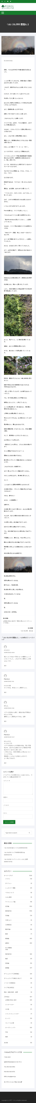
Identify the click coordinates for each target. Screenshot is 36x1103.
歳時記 (7, 943)
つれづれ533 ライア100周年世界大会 (14, 852)
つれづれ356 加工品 (27, 631)
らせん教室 (8, 897)
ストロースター (9, 1004)
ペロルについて (9, 892)
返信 (5, 665)
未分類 (6, 1042)
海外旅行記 (8, 954)
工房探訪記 (8, 924)
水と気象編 (8, 947)
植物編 (7, 938)
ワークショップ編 (10, 902)
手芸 (6, 1032)
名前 (5, 797)
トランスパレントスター (12, 1014)
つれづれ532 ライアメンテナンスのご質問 (16, 859)
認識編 (7, 968)
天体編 (7, 915)
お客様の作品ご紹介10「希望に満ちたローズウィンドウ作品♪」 (17, 622)
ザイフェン (8, 883)
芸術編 (7, 963)
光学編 (7, 906)
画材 (6, 1037)
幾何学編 (7, 929)
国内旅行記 (8, 911)
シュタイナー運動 (10, 888)
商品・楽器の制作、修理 (11, 992)
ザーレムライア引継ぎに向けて (13, 978)
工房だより (8, 920)
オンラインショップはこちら (12, 1082)
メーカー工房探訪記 (9, 983)
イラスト (7, 879)
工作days (6, 996)
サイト (5, 813)
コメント (6, 780)
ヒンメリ (7, 1018)
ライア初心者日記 (9, 987)
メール (6, 805)
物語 (6, 958)
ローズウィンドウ (10, 1027)
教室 (6, 934)
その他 (7, 1009)
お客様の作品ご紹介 (11, 1000)
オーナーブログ (8, 875)
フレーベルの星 (9, 1023)
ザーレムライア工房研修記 (11, 974)
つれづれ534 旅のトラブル (11, 848)
